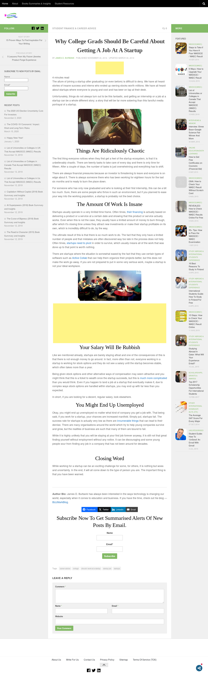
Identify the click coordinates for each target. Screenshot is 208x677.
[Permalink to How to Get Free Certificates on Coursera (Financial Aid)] (181, 151)
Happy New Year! (15, 137)
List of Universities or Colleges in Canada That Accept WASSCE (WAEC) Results (22, 165)
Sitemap (123, 659)
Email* (109, 544)
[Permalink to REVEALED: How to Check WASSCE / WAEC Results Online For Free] (181, 206)
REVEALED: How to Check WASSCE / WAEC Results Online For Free (196, 211)
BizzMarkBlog (60, 502)
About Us (56, 659)
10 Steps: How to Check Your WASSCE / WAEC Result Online (195, 321)
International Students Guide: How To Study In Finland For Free (196, 296)
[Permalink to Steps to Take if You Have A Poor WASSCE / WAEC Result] (181, 48)
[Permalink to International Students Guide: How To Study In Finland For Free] (181, 282)
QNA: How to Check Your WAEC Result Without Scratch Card (196, 187)
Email (115, 605)
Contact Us (89, 659)
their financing (135, 212)
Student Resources (64, 3)
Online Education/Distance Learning (198, 150)
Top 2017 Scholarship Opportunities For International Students (196, 387)
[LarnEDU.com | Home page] (11, 15)
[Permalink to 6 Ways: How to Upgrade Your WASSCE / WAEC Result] (181, 69)
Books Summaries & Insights (36, 3)
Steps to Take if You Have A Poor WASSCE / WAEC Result (196, 52)
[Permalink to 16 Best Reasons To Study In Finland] (181, 255)
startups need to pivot (79, 243)
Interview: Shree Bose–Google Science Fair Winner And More (196, 132)
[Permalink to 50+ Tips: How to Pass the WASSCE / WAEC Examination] (181, 231)
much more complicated (153, 378)
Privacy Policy (107, 659)
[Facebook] (33, 28)
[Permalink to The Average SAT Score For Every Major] (181, 407)
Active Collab (79, 258)
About (15, 3)
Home (5, 3)
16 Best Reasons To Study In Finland (196, 266)
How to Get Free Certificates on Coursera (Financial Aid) (195, 162)
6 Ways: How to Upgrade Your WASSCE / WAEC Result (196, 73)
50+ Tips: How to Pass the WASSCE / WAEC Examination (195, 236)
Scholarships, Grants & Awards (196, 375)
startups (117, 568)
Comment (60, 586)
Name (110, 532)
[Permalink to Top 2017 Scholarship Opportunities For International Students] (181, 376)
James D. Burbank (64, 57)
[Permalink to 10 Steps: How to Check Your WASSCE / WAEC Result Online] (181, 316)
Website (59, 616)
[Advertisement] (110, 68)
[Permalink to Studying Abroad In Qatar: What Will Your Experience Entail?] (181, 340)
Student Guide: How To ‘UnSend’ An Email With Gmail (195, 439)
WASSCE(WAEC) (195, 44)
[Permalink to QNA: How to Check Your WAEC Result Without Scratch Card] (181, 182)
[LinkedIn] (42, 28)
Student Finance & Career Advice (74, 28)
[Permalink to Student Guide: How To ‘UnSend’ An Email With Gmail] (181, 434)
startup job (107, 568)
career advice (65, 568)
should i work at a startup (90, 568)
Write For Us (72, 659)
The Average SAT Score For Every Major (195, 418)
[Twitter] (37, 28)
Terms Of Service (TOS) (144, 659)
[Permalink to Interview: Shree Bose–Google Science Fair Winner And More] (181, 124)
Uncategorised (196, 430)
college (76, 568)
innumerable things (128, 420)
